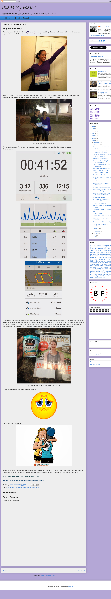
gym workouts (107, 270)
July (95, 236)
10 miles (103, 274)
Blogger (70, 586)
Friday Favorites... (103, 71)
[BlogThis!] (33, 485)
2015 (93, 138)
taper (102, 261)
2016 (93, 135)
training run (35, 487)
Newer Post (7, 570)
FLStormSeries (95, 261)
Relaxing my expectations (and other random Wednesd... (101, 194)
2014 (93, 140)
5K (8, 487)
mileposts (104, 252)
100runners (105, 276)
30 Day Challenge (95, 262)
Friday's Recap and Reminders (101, 187)
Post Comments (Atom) (48, 575)
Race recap (103, 256)
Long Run (96, 254)
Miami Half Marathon (102, 267)
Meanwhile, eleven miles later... (102, 168)
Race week (106, 254)
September (97, 231)
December (97, 142)
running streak (103, 248)
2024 (93, 126)
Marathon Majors (95, 273)
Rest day (94, 256)
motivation (98, 250)
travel (105, 257)
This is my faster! (105, 26)
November (97, 145)
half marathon (100, 259)
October (96, 228)
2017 (93, 133)
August (96, 233)
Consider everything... (99, 181)
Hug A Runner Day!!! (99, 174)
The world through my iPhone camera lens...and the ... (101, 151)
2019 (93, 128)
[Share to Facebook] (37, 485)
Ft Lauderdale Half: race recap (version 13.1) (101, 200)
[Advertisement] (44, 554)
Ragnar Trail (99, 276)
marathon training (96, 257)
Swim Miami (105, 268)
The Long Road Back (97, 56)
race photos (105, 262)
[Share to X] (35, 485)
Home (7, 18)
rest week (92, 276)
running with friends (25, 487)
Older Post (81, 570)
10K (101, 270)
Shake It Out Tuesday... (99, 197)
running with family (95, 274)
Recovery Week (94, 265)
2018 (93, 131)
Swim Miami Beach (102, 277)
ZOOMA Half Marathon (102, 271)
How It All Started (22, 18)
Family (93, 248)
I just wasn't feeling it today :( (101, 158)
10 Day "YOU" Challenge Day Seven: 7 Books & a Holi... (101, 171)
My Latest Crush (102, 92)
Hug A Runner (14, 487)
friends (98, 252)
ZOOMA (92, 268)
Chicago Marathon (95, 264)
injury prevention (105, 265)
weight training (94, 270)
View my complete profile (97, 35)
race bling (98, 268)
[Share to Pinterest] (38, 485)
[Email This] (32, 485)
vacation (92, 271)
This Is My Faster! (18, 8)
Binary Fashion (94, 277)
